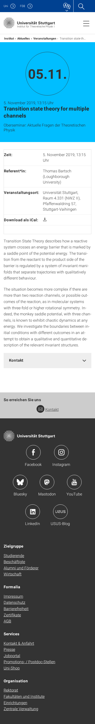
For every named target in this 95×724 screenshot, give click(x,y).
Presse (9, 649)
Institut (9, 38)
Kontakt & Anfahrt (19, 643)
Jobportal (12, 655)
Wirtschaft (12, 573)
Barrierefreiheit (16, 608)
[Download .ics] (45, 219)
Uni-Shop (12, 667)
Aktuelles (23, 38)
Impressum (13, 596)
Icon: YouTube (74, 482)
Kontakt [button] (16, 360)
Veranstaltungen (44, 38)
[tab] (47, 360)
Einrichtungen (15, 702)
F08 (22, 6)
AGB (7, 620)
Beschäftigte (14, 561)
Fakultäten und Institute (24, 696)
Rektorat (11, 689)
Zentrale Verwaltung (21, 708)
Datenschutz (14, 602)
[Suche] (81, 6)
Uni (6, 6)
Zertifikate (12, 614)
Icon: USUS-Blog (60, 511)
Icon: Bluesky (20, 482)
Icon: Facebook (33, 452)
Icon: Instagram (61, 452)
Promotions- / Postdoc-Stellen (29, 661)
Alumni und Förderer (21, 567)
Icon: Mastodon (47, 482)
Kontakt (52, 409)
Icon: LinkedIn (32, 511)
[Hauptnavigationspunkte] (86, 23)
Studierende (14, 555)
